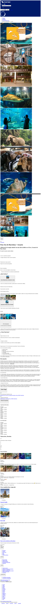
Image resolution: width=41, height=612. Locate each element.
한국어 (3, 591)
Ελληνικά (3, 589)
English (3, 584)
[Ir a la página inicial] (5, 4)
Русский (3, 597)
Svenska (3, 598)
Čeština (3, 586)
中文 (3, 599)
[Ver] (3, 458)
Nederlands (4, 593)
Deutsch (3, 588)
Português (4, 595)
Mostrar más (12, 363)
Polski (3, 596)
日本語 (3, 594)
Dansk (3, 587)
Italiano (3, 592)
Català (3, 585)
